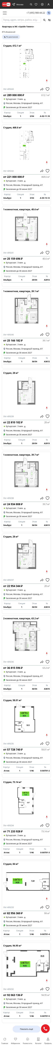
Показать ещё (26, 1029)
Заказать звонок (49, 13)
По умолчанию (12, 37)
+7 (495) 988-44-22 (35, 12)
